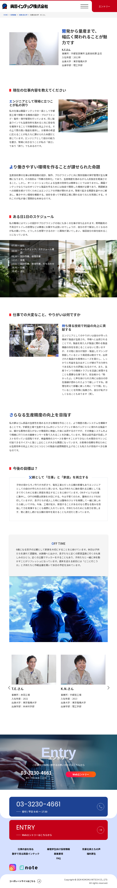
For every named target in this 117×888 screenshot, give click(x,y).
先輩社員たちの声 (91, 849)
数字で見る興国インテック (25, 853)
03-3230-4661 (36, 772)
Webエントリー (81, 774)
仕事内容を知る (26, 849)
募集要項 (58, 853)
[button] (9, 687)
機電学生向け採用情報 (58, 849)
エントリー (104, 6)
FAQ (58, 858)
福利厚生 (91, 853)
